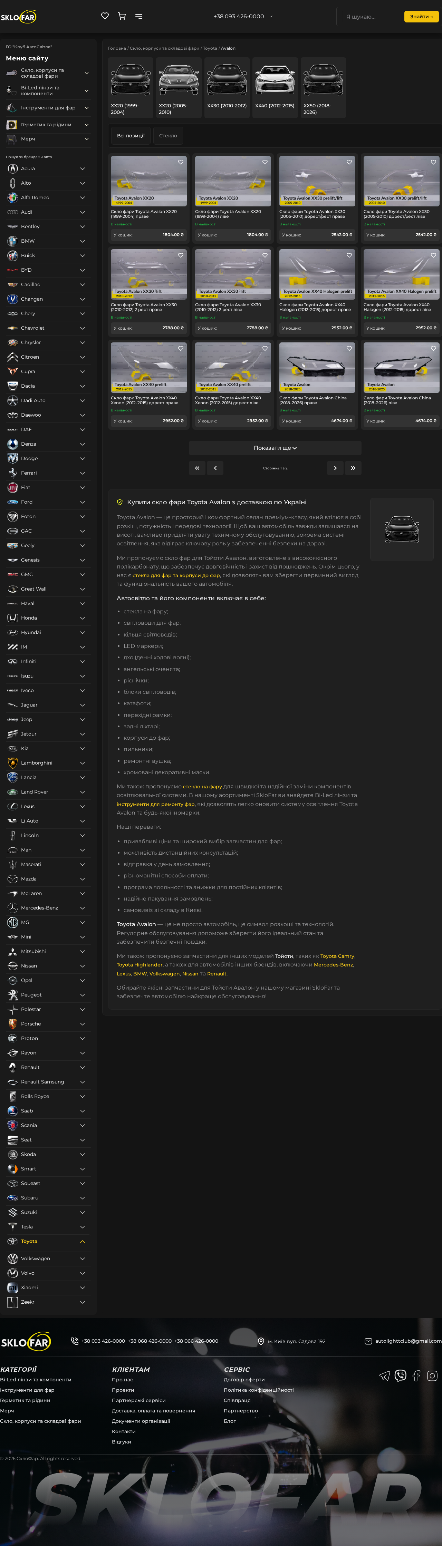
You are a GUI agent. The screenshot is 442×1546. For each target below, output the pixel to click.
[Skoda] (82, 1154)
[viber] (400, 1376)
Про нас (122, 1380)
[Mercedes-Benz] (82, 908)
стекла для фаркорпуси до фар (176, 575)
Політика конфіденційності (259, 1390)
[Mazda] (82, 879)
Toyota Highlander (140, 965)
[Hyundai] (82, 633)
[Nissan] (82, 966)
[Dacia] (82, 386)
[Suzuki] (82, 1212)
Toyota (210, 48)
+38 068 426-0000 (150, 1341)
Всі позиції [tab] (131, 136)
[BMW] (82, 241)
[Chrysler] (82, 343)
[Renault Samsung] (82, 1082)
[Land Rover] (82, 792)
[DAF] (82, 430)
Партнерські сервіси (139, 1400)
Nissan (190, 974)
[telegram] (384, 1376)
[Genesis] (82, 560)
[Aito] (82, 183)
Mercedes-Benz (333, 965)
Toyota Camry (337, 956)
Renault (217, 974)
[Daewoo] (82, 415)
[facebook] (416, 1376)
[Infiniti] (82, 662)
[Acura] (82, 169)
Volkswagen (165, 974)
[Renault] (82, 1067)
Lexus (124, 974)
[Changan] (82, 299)
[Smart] (82, 1169)
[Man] (82, 850)
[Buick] (82, 256)
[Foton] (82, 517)
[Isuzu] (82, 676)
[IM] (82, 647)
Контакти (124, 1431)
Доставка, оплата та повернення (153, 1411)
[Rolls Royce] (82, 1096)
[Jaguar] (82, 705)
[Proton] (82, 1038)
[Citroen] (82, 357)
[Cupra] (82, 372)
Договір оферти (244, 1380)
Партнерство (241, 1411)
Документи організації (141, 1421)
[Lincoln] (82, 836)
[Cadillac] (82, 285)
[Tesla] (82, 1227)
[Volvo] (82, 1273)
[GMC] (82, 575)
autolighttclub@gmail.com (408, 1341)
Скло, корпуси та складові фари (164, 48)
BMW (140, 974)
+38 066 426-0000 (196, 1341)
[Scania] (82, 1125)
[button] (87, 73)
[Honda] (82, 618)
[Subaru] (82, 1198)
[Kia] (82, 749)
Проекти (123, 1390)
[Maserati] (82, 864)
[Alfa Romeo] (82, 198)
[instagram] (432, 1376)
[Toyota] (82, 1241)
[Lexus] (82, 807)
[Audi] (82, 212)
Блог (230, 1421)
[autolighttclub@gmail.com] (368, 1341)
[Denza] (82, 444)
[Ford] (82, 502)
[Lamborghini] (82, 763)
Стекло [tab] (168, 136)
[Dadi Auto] (82, 401)
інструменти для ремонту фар (156, 804)
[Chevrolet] (82, 328)
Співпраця (237, 1400)
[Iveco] (82, 691)
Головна (117, 48)
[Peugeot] (82, 995)
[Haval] (82, 604)
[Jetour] (82, 734)
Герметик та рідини (25, 1400)
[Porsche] (82, 1024)
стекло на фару (202, 787)
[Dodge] (82, 459)
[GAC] (82, 531)
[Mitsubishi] (82, 951)
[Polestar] (82, 1009)
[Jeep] (82, 720)
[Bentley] (82, 227)
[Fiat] (82, 488)
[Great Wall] (82, 589)
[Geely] (82, 546)
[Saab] (82, 1111)
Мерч (7, 1411)
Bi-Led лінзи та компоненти (35, 1380)
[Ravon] (82, 1053)
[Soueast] (82, 1183)
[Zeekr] (82, 1302)
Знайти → (421, 16)
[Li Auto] (82, 821)
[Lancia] (82, 778)
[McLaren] (82, 893)
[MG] (82, 922)
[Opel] (82, 980)
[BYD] (82, 270)
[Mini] (82, 937)
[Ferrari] (82, 473)
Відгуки (121, 1442)
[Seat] (82, 1140)
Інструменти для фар (27, 1390)
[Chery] (82, 314)
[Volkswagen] (82, 1259)
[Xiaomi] (82, 1288)
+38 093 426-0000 (103, 1341)
